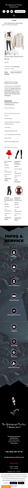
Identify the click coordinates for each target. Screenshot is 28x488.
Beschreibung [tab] (8, 100)
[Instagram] (7, 11)
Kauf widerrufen (20, 11)
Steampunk (7, 95)
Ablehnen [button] (21, 483)
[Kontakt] (11, 11)
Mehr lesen (14, 485)
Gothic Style (7, 91)
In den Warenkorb (11, 82)
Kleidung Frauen (11, 23)
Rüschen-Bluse (16, 93)
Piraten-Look (7, 93)
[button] (21, 34)
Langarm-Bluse (15, 91)
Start (5, 23)
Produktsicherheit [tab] (9, 104)
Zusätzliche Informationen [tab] (11, 102)
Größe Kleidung (6, 73)
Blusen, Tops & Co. (16, 88)
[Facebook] (4, 11)
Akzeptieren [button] (13, 483)
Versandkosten (15, 66)
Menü (14, 20)
